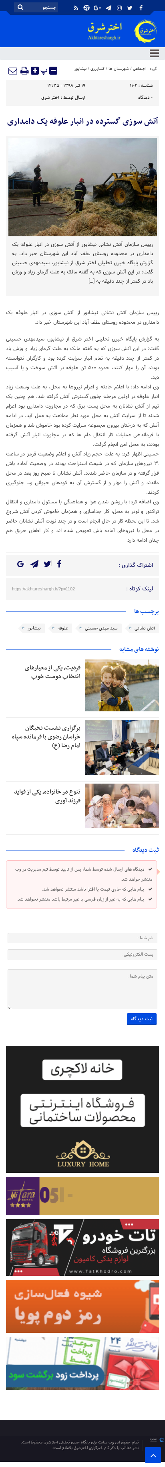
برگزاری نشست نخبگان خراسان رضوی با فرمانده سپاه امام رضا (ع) (46, 737)
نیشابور (80, 68)
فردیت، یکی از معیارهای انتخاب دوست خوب (52, 672)
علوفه (63, 628)
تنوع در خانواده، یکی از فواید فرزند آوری (47, 796)
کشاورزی (98, 68)
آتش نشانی (145, 628)
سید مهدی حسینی (101, 628)
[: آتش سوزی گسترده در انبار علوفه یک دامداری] (13, 71)
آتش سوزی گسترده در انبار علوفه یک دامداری (82, 122)
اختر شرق (50, 98)
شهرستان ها (119, 68)
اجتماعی (139, 68)
